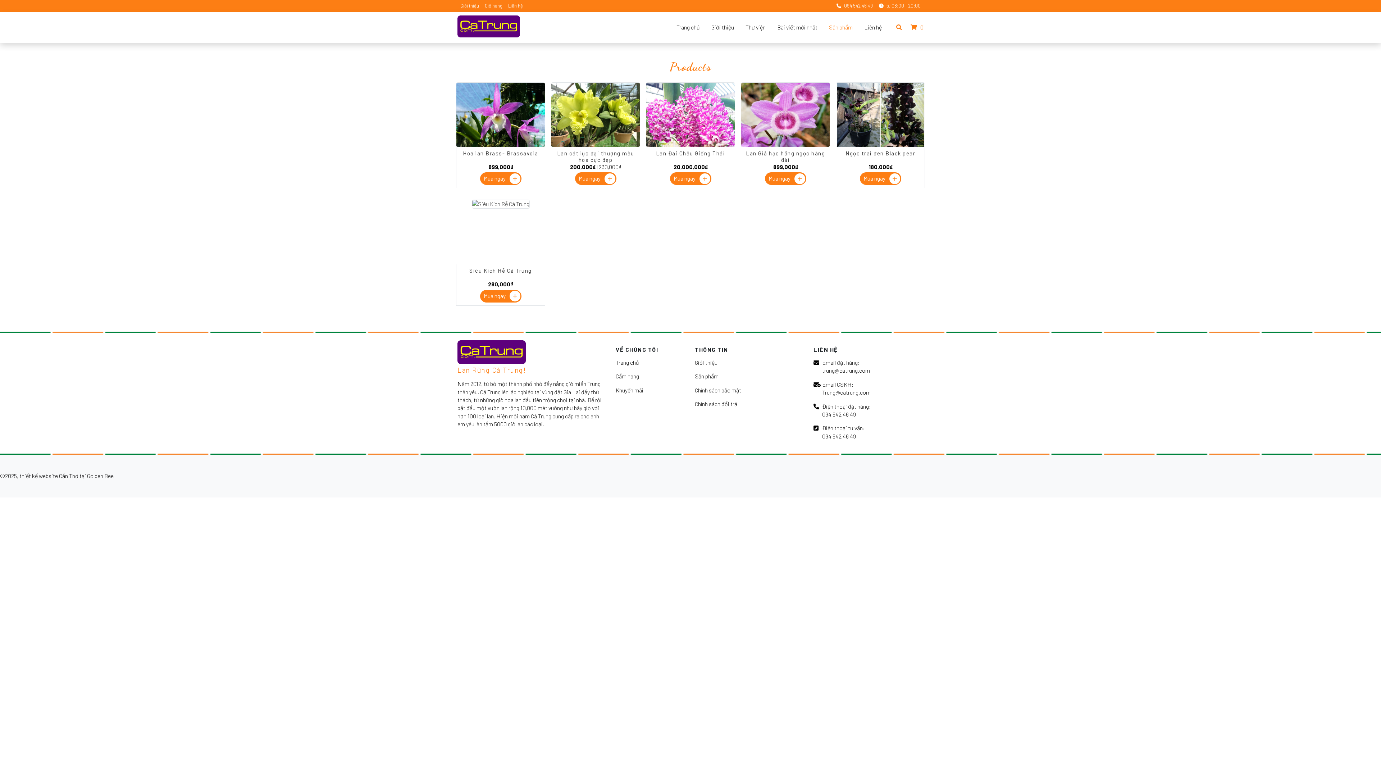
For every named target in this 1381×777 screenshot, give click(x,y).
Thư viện (756, 27)
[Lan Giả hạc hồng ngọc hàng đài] (785, 144)
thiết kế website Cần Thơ (48, 475)
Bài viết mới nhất (797, 27)
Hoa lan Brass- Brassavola (500, 153)
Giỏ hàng (493, 6)
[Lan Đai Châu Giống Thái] (690, 144)
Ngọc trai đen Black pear (880, 153)
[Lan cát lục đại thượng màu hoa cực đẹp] (595, 144)
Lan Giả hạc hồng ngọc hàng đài (785, 156)
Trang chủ (688, 27)
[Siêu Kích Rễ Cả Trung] (501, 203)
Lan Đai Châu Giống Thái (690, 153)
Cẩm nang (627, 376)
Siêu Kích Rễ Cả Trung (500, 270)
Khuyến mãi (629, 390)
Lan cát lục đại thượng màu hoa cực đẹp (595, 156)
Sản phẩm (841, 27)
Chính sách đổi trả (716, 403)
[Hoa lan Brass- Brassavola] (500, 144)
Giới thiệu (469, 6)
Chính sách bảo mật (718, 390)
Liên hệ (515, 6)
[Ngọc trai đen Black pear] (880, 144)
